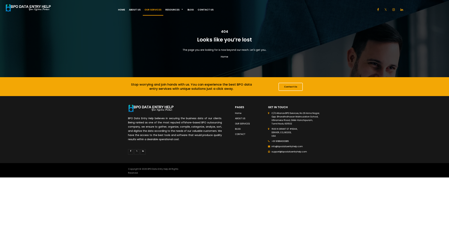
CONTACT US (206, 9)
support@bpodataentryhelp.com (289, 151)
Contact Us (290, 86)
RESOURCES (172, 9)
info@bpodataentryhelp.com (287, 146)
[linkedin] (401, 9)
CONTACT (240, 134)
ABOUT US (135, 9)
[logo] (58, 8)
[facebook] (378, 9)
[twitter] (136, 152)
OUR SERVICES (153, 9)
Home (121, 9)
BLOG (190, 9)
